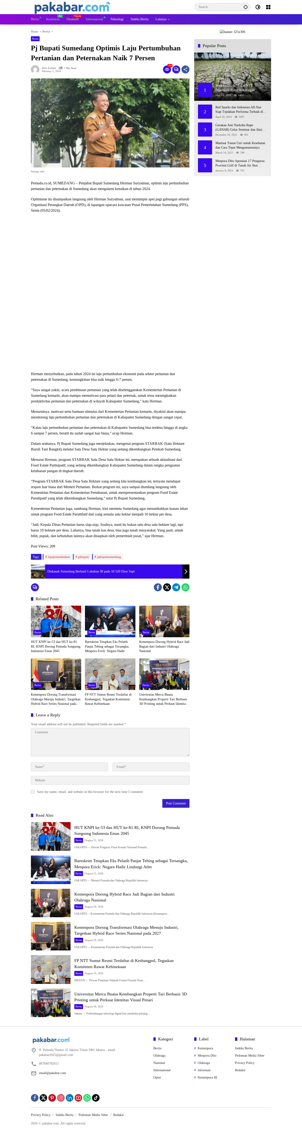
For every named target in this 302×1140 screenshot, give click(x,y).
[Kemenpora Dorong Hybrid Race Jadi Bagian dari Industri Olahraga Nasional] (164, 621)
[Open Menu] (268, 7)
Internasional (162, 1070)
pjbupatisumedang (109, 557)
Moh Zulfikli (49, 68)
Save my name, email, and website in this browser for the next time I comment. (90, 792)
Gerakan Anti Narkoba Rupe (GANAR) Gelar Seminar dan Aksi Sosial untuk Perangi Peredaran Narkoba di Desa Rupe (238, 127)
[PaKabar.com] (72, 6)
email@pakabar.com (52, 1073)
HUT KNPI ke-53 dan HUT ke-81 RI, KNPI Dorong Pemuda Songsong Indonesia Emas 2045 (55, 646)
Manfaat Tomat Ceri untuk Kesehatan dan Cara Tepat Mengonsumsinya (240, 145)
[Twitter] (167, 587)
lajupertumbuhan (59, 557)
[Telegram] (176, 587)
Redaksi (240, 1070)
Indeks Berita (244, 1048)
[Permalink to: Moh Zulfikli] (36, 69)
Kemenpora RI (207, 1077)
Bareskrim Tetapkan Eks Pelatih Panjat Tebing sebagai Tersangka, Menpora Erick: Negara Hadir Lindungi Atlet (107, 646)
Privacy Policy (245, 1063)
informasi (204, 1070)
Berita (35, 38)
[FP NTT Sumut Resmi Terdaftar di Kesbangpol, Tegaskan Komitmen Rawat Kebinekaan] (110, 674)
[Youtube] (78, 1098)
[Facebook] (158, 587)
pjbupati (83, 557)
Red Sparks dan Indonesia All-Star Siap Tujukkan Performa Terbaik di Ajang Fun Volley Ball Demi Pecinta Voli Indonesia (239, 109)
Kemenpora (205, 1048)
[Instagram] (61, 1098)
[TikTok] (96, 1098)
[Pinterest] (52, 1098)
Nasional (159, 1063)
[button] (245, 7)
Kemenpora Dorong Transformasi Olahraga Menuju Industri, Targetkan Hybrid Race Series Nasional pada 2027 (55, 699)
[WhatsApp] (185, 587)
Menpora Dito (207, 1055)
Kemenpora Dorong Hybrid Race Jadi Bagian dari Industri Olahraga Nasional (164, 646)
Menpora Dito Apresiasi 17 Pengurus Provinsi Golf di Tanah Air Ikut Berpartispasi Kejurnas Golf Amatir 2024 (239, 163)
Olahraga (159, 1055)
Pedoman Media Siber (249, 1055)
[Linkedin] (69, 1098)
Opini (157, 1077)
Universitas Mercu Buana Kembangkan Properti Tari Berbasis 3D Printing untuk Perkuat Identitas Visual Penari (163, 699)
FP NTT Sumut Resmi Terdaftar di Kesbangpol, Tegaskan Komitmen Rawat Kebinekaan (108, 699)
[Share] (185, 69)
